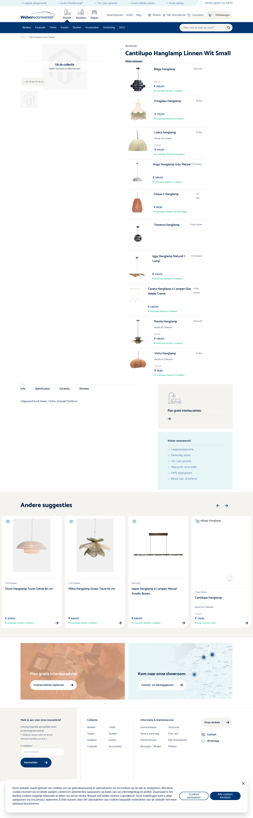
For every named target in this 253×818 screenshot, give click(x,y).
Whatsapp (213, 741)
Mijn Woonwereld (177, 740)
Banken (27, 27)
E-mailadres (26, 746)
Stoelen (77, 27)
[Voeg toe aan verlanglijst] (8, 521)
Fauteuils (40, 27)
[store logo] (37, 15)
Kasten (64, 27)
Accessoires (92, 27)
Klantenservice (148, 740)
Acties (129, 15)
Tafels (52, 27)
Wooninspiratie (115, 15)
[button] (218, 506)
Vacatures (173, 727)
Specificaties (42, 388)
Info (22, 388)
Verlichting (109, 27)
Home (23, 37)
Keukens (92, 740)
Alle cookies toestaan (225, 796)
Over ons (173, 733)
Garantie (65, 388)
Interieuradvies (148, 727)
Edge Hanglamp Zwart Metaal (41, 37)
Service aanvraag (149, 733)
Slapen (91, 733)
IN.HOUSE (131, 46)
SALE (122, 27)
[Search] (228, 27)
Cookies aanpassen (194, 796)
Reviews (84, 388)
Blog (138, 15)
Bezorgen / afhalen (150, 746)
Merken (172, 746)
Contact (211, 734)
